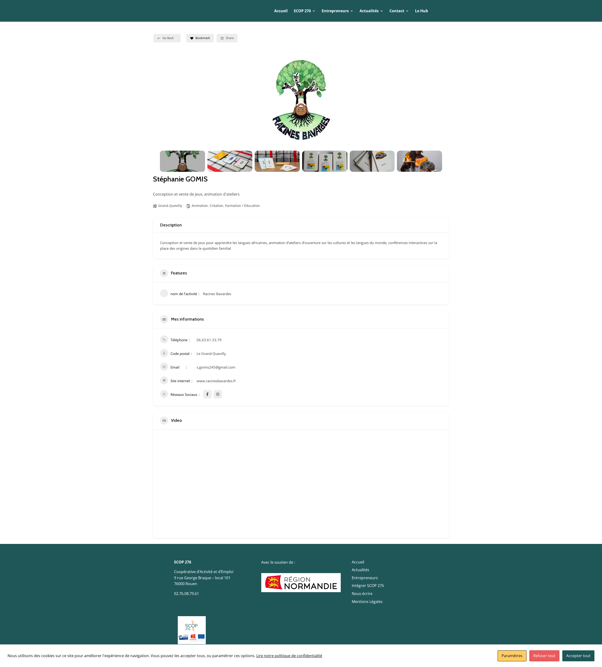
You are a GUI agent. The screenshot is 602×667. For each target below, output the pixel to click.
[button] (167, 101)
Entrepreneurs (365, 577)
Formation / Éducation (242, 205)
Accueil (281, 11)
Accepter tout (578, 655)
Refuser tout (544, 655)
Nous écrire (362, 593)
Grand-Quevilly (170, 205)
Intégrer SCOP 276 (368, 585)
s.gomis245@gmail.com (216, 367)
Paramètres (512, 655)
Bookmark (202, 38)
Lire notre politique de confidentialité (289, 655)
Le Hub (421, 11)
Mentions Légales (367, 601)
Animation (200, 205)
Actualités (360, 569)
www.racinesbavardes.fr (216, 380)
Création (216, 205)
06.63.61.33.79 (209, 340)
